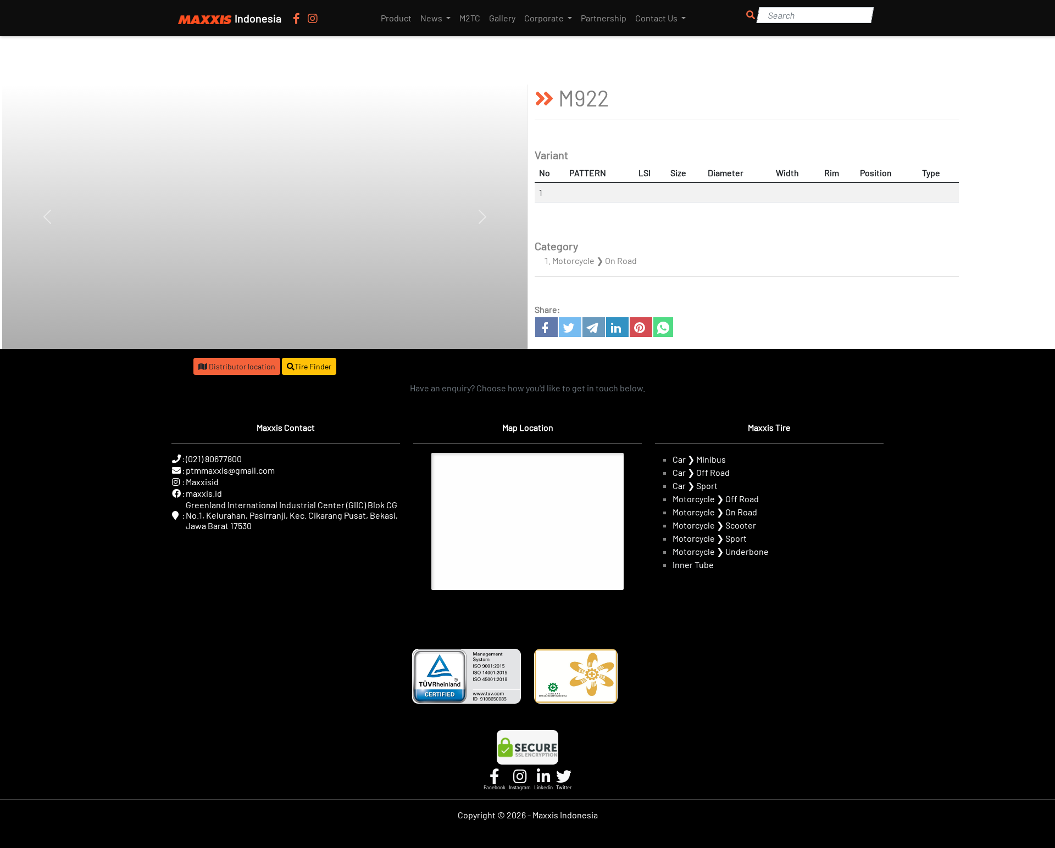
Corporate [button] (544, 18)
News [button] (432, 18)
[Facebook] (297, 18)
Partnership (603, 18)
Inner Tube (693, 564)
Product (396, 18)
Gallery (502, 18)
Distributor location (241, 366)
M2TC (469, 18)
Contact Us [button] (657, 18)
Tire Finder (313, 366)
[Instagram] (313, 18)
